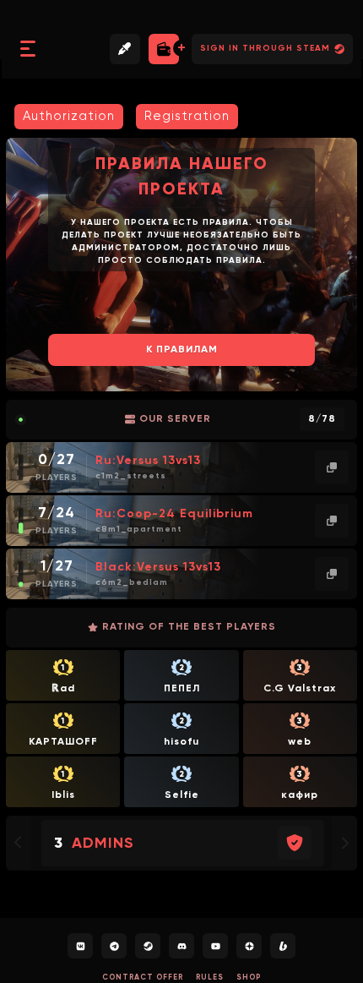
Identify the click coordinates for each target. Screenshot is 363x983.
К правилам (182, 350)
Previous (27, 264)
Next (336, 264)
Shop (248, 977)
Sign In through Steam (265, 48)
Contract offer (142, 977)
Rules (210, 977)
